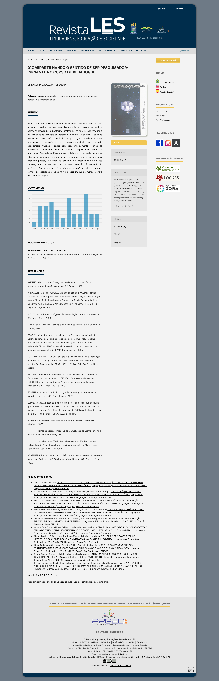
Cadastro (161, 8)
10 (51, 575)
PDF (117, 142)
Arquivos (41, 59)
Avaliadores (106, 50)
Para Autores (161, 116)
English (162, 87)
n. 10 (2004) (53, 59)
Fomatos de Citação (125, 206)
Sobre (70, 50)
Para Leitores (161, 111)
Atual (41, 50)
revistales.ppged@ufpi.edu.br (113, 654)
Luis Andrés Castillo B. (120, 665)
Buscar (185, 50)
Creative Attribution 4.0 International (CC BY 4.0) (146, 657)
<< (29, 575)
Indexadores (87, 50)
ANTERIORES (55, 50)
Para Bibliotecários (163, 120)
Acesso (179, 8)
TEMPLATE (124, 50)
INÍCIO (31, 50)
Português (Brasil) (166, 82)
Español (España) (166, 92)
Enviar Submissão (168, 60)
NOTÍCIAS (141, 50)
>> (56, 575)
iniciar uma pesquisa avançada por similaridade (70, 582)
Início (30, 59)
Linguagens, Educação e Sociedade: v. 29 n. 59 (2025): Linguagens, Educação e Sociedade (79, 569)
